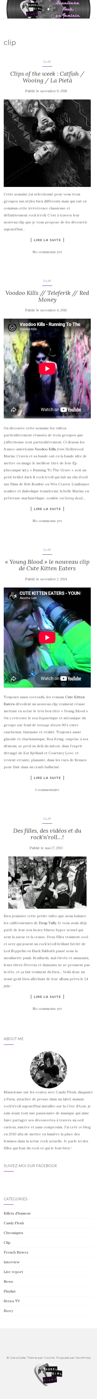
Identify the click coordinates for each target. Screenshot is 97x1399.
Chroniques (13, 1233)
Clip (47, 61)
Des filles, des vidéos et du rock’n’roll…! (47, 834)
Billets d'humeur (17, 1213)
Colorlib (49, 1358)
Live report (13, 1272)
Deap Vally (47, 923)
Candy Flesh (14, 1223)
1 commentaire (47, 789)
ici (24, 470)
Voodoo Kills (45, 449)
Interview (12, 1262)
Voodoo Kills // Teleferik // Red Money (47, 296)
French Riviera (16, 1252)
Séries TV (12, 1301)
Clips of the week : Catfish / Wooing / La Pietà (47, 77)
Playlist (10, 1291)
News (8, 1281)
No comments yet (47, 252)
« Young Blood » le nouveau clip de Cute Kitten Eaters (47, 565)
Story (8, 1311)
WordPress (83, 1358)
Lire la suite (47, 240)
